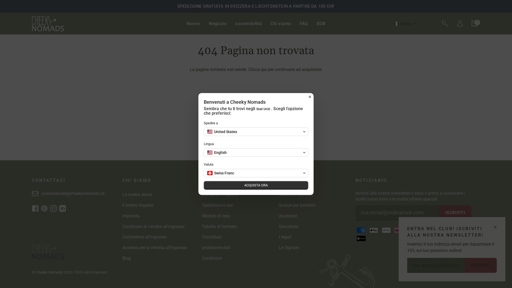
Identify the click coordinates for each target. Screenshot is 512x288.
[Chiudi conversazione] (310, 96)
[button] (256, 131)
